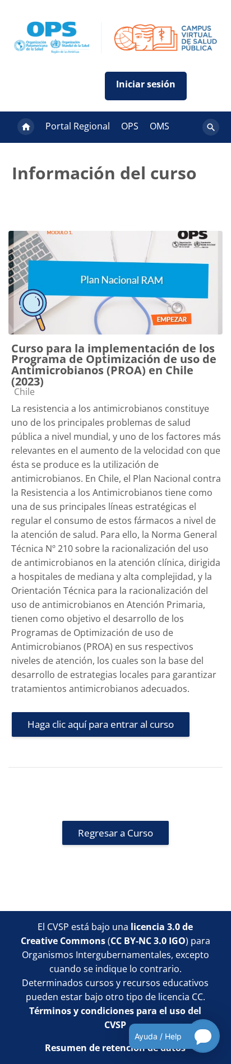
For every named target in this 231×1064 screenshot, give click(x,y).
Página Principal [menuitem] (26, 127)
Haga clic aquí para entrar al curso (100, 724)
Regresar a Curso (115, 832)
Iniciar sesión (146, 86)
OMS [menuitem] (159, 126)
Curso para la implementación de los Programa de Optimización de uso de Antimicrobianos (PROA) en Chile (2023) (113, 365)
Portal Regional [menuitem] (77, 126)
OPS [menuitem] (129, 126)
